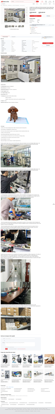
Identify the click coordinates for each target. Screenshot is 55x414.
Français (18, 409)
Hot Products (9, 408)
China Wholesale (24, 408)
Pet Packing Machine (41, 402)
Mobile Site (44, 408)
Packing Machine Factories (4, 402)
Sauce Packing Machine (18, 399)
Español (12, 409)
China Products (12, 408)
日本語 (35, 409)
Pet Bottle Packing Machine (48, 402)
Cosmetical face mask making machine (45, 391)
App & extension (45, 3)
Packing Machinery (10, 5)
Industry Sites (32, 408)
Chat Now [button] (48, 45)
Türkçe (42, 409)
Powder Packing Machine (11, 399)
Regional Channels (36, 408)
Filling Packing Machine (22, 5)
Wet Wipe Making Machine (17, 391)
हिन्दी (37, 409)
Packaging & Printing (5, 5)
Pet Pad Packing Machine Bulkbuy (30, 404)
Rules (53, 3)
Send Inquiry (48, 43)
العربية (31, 409)
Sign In (31, 33)
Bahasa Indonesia (48, 409)
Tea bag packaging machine (31, 388)
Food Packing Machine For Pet (21, 404)
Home (1, 5)
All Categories (3, 3)
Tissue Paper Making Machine (4, 391)
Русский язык (20, 409)
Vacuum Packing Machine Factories (33, 402)
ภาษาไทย (40, 409)
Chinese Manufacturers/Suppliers (18, 408)
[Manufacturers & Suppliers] (5, 1)
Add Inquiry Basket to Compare (15, 29)
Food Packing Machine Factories (23, 402)
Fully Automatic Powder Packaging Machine (6, 388)
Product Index (40, 408)
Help (40, 3)
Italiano (24, 409)
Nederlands (29, 409)
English (10, 409)
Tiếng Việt (45, 409)
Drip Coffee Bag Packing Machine (18, 388)
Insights (46, 408)
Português (15, 409)
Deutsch (26, 409)
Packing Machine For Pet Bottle (5, 404)
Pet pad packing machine (30, 391)
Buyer (37, 3)
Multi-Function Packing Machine (16, 5)
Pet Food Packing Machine (13, 404)
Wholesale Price (28, 408)
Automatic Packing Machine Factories (13, 402)
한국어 (33, 409)
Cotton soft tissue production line (45, 388)
